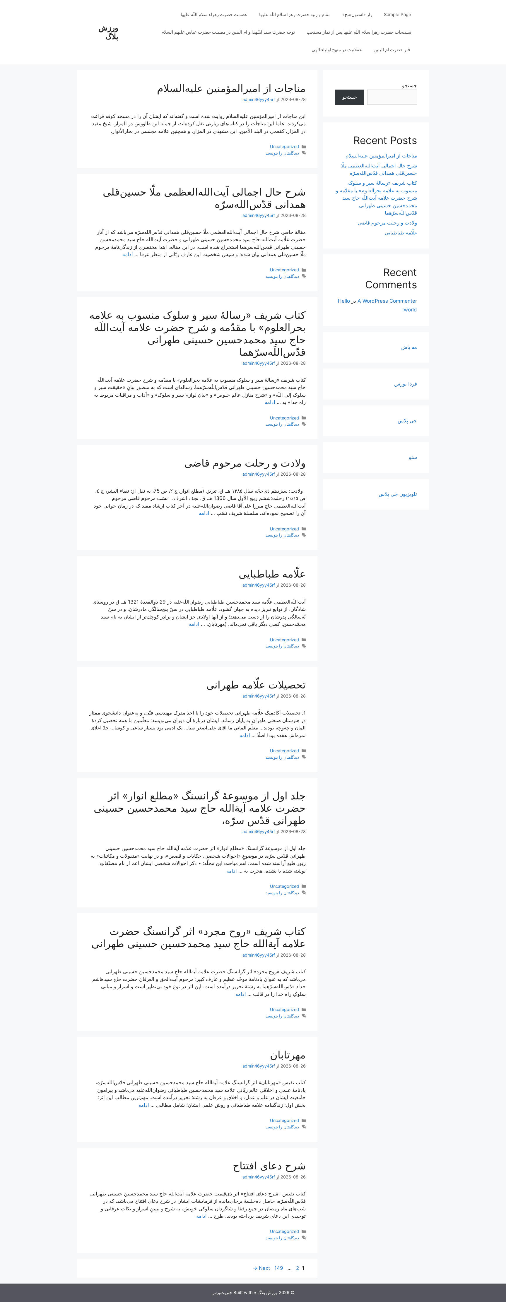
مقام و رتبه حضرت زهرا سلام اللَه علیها (295, 14)
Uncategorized (284, 146)
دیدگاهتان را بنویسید (282, 152)
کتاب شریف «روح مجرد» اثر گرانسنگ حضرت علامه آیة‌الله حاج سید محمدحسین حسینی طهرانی (198, 937)
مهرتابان (288, 1055)
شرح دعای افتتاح (269, 1165)
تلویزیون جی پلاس (398, 494)
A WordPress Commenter (387, 301)
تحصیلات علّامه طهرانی (256, 685)
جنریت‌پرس (221, 1292)
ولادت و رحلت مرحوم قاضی (245, 463)
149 (278, 1268)
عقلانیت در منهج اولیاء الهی (337, 49)
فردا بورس (405, 384)
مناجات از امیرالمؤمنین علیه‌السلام (231, 88)
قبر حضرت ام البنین (392, 49)
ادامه (127, 254)
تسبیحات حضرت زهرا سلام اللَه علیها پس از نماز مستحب (359, 32)
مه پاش (409, 347)
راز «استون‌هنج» (357, 14)
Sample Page (397, 14)
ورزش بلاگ (108, 32)
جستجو (409, 85)
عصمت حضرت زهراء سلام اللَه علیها (214, 14)
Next (261, 1268)
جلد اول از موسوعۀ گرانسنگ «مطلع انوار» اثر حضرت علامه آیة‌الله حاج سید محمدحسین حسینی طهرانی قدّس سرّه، (200, 807)
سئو (413, 457)
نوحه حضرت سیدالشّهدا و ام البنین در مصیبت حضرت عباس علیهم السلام (228, 32)
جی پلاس (407, 421)
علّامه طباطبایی (272, 574)
